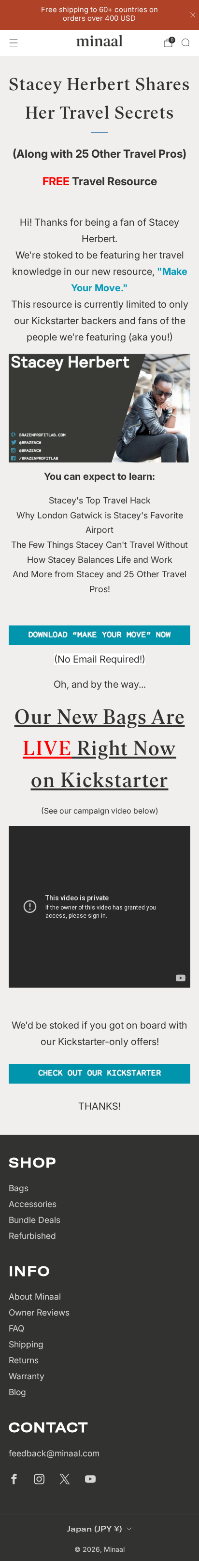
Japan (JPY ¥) (94, 1529)
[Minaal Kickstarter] (99, 1073)
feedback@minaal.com (54, 1453)
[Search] (185, 42)
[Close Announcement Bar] (192, 15)
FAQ (16, 1328)
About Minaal (35, 1296)
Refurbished (32, 1236)
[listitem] (100, 15)
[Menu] (13, 43)
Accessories (33, 1204)
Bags (18, 1188)
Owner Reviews (39, 1312)
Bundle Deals (34, 1220)
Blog (17, 1392)
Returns (24, 1360)
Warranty (26, 1376)
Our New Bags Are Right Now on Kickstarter (99, 748)
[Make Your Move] (99, 635)
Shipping (26, 1344)
